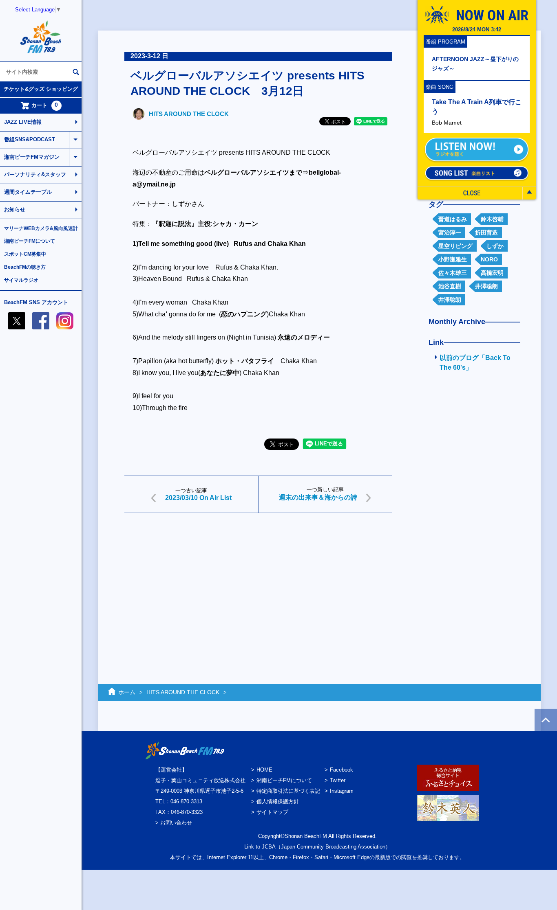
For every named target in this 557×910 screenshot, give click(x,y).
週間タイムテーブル (28, 192)
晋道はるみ (452, 219)
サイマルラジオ (21, 280)
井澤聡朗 (486, 286)
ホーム (126, 692)
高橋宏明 (492, 273)
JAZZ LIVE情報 (23, 122)
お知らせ (14, 209)
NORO (489, 259)
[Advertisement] (258, 582)
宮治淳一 (449, 232)
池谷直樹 (449, 286)
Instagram (342, 791)
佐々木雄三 (452, 273)
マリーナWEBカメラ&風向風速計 (41, 228)
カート (44, 105)
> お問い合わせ (173, 823)
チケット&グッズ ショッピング (41, 89)
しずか (495, 246)
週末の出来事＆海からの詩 (318, 497)
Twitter (337, 780)
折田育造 (486, 232)
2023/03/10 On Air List (198, 497)
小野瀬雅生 (452, 259)
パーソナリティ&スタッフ (35, 174)
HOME (264, 770)
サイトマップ (272, 812)
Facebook (341, 770)
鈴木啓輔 (492, 219)
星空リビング (455, 246)
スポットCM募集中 (25, 254)
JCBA (269, 847)
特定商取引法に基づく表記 (288, 791)
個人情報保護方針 (277, 801)
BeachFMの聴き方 (25, 267)
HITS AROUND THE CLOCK (189, 113)
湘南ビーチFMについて (29, 241)
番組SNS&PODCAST (29, 139)
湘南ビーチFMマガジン (32, 157)
